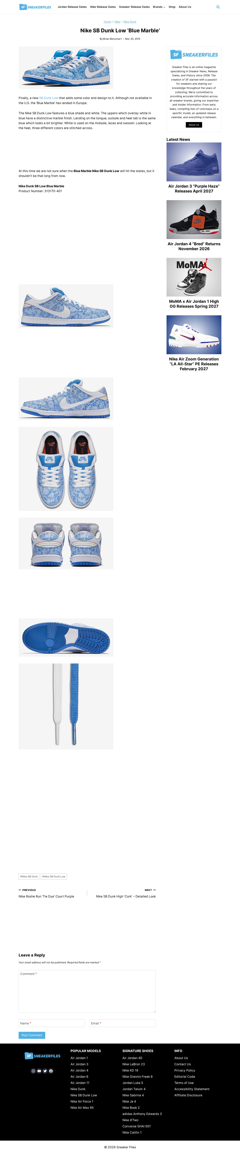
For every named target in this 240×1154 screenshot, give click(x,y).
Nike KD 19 (130, 1070)
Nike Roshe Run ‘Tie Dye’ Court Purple (46, 893)
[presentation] (194, 161)
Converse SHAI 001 (136, 1126)
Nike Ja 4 (129, 1101)
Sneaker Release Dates (134, 6)
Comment (28, 974)
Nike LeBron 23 (133, 1064)
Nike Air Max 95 (82, 1108)
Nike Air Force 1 (82, 1101)
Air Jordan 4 (79, 1070)
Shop (172, 6)
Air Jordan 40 (132, 1058)
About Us (185, 6)
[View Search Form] (218, 7)
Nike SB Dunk (29, 876)
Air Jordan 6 (79, 1077)
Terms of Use (184, 1083)
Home (107, 21)
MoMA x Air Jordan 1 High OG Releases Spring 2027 (194, 304)
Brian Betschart (112, 38)
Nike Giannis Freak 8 (137, 1077)
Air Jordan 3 (79, 1064)
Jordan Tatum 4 (133, 1089)
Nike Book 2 (131, 1108)
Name (25, 1023)
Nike (117, 21)
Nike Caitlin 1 (132, 1132)
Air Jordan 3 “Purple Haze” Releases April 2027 (194, 188)
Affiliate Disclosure (188, 1095)
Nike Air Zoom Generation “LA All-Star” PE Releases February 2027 (194, 364)
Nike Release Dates (103, 6)
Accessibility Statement (191, 1089)
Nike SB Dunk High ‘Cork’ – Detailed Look (126, 893)
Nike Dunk (130, 21)
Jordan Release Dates (72, 6)
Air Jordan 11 (80, 1083)
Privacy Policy (184, 1070)
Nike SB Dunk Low (53, 876)
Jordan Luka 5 (132, 1083)
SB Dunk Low (48, 98)
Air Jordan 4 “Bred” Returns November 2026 (194, 246)
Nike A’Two (130, 1120)
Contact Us (182, 1064)
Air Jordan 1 (79, 1058)
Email (96, 1023)
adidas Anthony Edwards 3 (142, 1114)
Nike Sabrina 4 (133, 1095)
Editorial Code (184, 1077)
